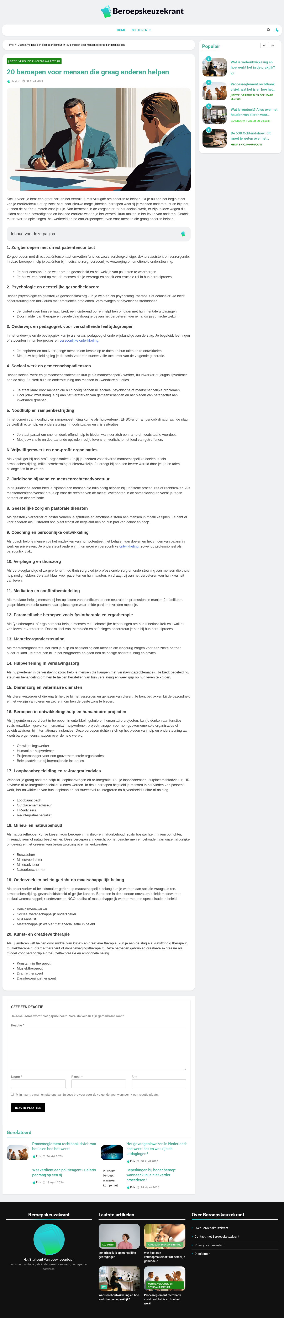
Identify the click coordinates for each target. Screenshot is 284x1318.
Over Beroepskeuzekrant (211, 1228)
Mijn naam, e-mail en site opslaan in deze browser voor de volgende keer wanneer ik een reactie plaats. (87, 1094)
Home (121, 30)
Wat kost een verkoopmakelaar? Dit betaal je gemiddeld (164, 1257)
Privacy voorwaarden (209, 1245)
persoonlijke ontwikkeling (78, 340)
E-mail (77, 1077)
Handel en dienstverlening (165, 1244)
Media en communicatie (246, 144)
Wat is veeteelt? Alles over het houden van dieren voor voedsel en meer (254, 115)
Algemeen (108, 1244)
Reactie (17, 1025)
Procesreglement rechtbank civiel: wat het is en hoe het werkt (253, 89)
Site (134, 1077)
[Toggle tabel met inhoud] (182, 234)
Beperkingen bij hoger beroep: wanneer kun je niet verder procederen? (151, 1175)
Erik (38, 1156)
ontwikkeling (128, 546)
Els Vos (14, 81)
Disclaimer (202, 1254)
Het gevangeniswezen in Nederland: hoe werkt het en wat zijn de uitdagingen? (156, 1149)
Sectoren (139, 30)
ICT (232, 73)
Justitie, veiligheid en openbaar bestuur (34, 61)
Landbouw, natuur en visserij (250, 121)
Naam (16, 1077)
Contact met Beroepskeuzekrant (217, 1236)
